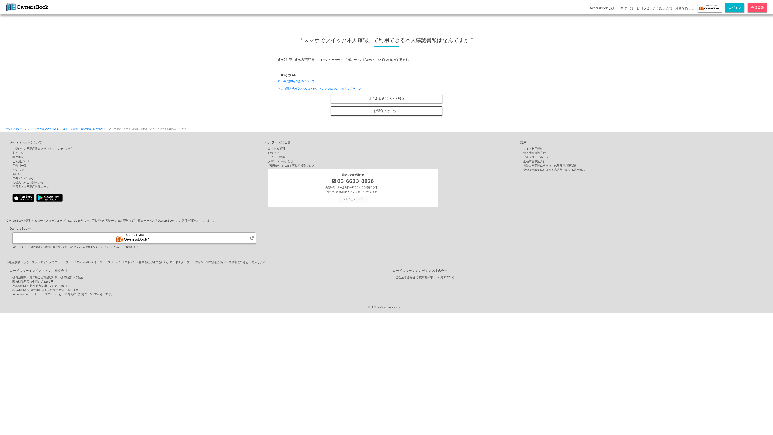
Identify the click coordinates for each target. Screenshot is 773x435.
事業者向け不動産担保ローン (30, 186)
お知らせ (643, 8)
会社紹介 (18, 174)
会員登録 (757, 8)
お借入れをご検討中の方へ (29, 182)
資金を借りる (684, 8)
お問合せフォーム (353, 199)
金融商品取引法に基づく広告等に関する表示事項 (554, 169)
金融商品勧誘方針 (534, 161)
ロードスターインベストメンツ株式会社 (38, 271)
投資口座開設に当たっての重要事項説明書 (550, 165)
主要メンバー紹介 (23, 178)
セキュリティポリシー (537, 157)
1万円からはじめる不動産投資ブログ (291, 165)
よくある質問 (662, 8)
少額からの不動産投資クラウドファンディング (42, 148)
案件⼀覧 (18, 152)
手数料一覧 (19, 165)
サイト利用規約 (533, 148)
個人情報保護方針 (534, 152)
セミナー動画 (276, 157)
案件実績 (18, 157)
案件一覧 (626, 8)
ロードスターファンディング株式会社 (420, 271)
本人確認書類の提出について (296, 81)
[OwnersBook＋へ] (710, 7)
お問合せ (273, 152)
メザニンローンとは (280, 161)
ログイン (734, 8)
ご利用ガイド (20, 161)
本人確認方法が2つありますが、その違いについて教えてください (319, 88)
